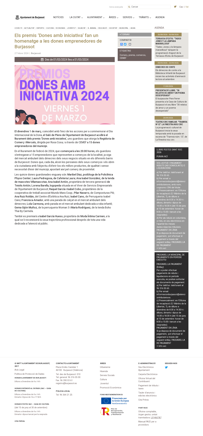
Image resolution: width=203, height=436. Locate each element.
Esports (40, 28)
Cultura (50, 28)
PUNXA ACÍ (162, 156)
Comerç (124, 55)
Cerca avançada (116, 7)
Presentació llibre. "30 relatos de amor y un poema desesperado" (170, 93)
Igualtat (82, 28)
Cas (181, 7)
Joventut (71, 28)
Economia (60, 28)
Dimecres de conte (165, 67)
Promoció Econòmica (110, 387)
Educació (102, 28)
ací (164, 248)
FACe (145, 408)
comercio (140, 55)
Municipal (123, 28)
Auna (132, 28)
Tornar (125, 34)
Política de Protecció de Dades (29, 374)
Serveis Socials (107, 375)
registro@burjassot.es (66, 383)
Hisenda (104, 371)
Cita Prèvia (20, 421)
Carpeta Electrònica (147, 374)
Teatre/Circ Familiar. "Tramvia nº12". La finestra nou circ (171, 123)
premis (132, 55)
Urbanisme (105, 367)
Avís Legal (19, 370)
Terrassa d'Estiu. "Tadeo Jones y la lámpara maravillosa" (168, 41)
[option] (65, 94)
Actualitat (29, 28)
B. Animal (92, 28)
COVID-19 (18, 28)
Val (186, 7)
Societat (113, 28)
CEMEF (123, 58)
